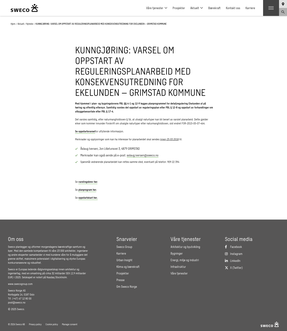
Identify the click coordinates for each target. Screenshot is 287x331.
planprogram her (87, 189)
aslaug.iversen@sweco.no (142, 155)
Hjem (13, 23)
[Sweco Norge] (24, 8)
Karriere (250, 8)
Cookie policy (52, 324)
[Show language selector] (283, 4)
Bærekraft (214, 8)
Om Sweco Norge (126, 286)
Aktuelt (194, 8)
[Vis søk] (283, 12)
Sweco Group (124, 247)
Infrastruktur (178, 266)
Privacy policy (35, 324)
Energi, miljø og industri (185, 260)
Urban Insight (124, 260)
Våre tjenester (154, 8)
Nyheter (29, 23)
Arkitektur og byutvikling (185, 247)
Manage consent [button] (69, 324)
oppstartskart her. (88, 197)
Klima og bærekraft (128, 266)
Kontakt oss (233, 8)
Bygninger (177, 253)
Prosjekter (179, 8)
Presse (120, 280)
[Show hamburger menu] (271, 8)
